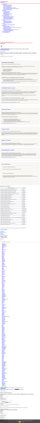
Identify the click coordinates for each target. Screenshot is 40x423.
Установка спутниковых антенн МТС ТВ (8, 16)
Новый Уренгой (4, 346)
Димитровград (4, 347)
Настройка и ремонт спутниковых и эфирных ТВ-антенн (9, 82)
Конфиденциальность (11, 389)
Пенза (2, 267)
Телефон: (1, 397)
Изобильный (3, 364)
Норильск (3, 317)
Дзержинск (3, 302)
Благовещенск (4, 304)
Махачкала (3, 261)
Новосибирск (3, 244)
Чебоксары (3, 269)
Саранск (3, 285)
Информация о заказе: (3, 398)
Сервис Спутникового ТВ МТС (7, 19)
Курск (2, 272)
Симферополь (4, 282)
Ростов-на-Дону (4, 249)
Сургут (3, 279)
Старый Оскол (4, 308)
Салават (3, 324)
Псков (3, 309)
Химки (3, 297)
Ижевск (3, 256)
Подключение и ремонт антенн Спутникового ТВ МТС (9, 102)
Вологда (3, 288)
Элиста (3, 360)
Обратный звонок (3, 43)
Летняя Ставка (4, 385)
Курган (3, 286)
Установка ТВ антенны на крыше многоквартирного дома (11, 29)
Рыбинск (3, 314)
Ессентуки (3, 349)
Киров (3, 268)
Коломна (3, 330)
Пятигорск (3, 374)
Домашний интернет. (3, 409)
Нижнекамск (3, 300)
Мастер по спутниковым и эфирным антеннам (9, 7)
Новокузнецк (3, 264)
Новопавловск (4, 372)
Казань (3, 246)
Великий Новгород (4, 307)
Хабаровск (3, 259)
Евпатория (3, 352)
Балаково (3, 313)
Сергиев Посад (4, 361)
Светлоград (3, 368)
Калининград (3, 270)
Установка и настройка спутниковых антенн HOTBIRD (10, 8)
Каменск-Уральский (4, 321)
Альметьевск (3, 323)
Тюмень (3, 255)
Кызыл (3, 345)
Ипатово (3, 371)
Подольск (3, 290)
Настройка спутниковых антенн (7, 5)
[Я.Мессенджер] (0, 388)
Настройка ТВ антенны (6, 26)
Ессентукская (3, 384)
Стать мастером (17, 389)
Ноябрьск (3, 356)
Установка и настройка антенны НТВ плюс (9, 24)
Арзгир (3, 380)
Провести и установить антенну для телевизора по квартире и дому (12, 27)
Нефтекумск (3, 377)
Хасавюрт (3, 328)
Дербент (3, 339)
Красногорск (3, 319)
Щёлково (3, 338)
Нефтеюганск (4, 335)
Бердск (3, 358)
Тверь (2, 275)
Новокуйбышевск (4, 362)
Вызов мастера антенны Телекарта (8, 22)
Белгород (3, 278)
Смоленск (3, 284)
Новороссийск (4, 296)
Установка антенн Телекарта (7, 20)
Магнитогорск (4, 276)
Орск (2, 303)
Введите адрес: (2, 417)
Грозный (3, 291)
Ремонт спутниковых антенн (7, 6)
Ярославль (3, 260)
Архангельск (3, 281)
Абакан (3, 315)
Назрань (3, 342)
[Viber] (4, 388)
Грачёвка (3, 367)
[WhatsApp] (5, 388)
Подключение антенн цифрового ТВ (8, 30)
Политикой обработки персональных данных (28, 420)
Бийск (3, 311)
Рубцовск (3, 329)
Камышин (3, 350)
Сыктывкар (3, 299)
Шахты (3, 301)
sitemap (20, 389)
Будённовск (3, 370)
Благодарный (3, 369)
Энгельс (3, 305)
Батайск (3, 336)
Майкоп (3, 331)
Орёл (2, 287)
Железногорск (4, 363)
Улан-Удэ (3, 273)
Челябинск (3, 247)
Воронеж (3, 252)
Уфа (2, 250)
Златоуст (3, 322)
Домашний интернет (6, 32)
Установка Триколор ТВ (6, 11)
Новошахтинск (4, 353)
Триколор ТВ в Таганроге (6, 109)
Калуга (3, 283)
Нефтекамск (3, 334)
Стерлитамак (3, 293)
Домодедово (3, 333)
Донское (3, 366)
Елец (2, 359)
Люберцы (3, 310)
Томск (3, 262)
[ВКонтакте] (1, 388)
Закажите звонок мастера (4, 236)
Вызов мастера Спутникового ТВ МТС (8, 18)
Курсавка (3, 379)
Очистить (2, 410)
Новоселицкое (4, 383)
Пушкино (3, 355)
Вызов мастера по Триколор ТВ (7, 13)
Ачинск (3, 357)
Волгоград (3, 253)
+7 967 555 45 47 (4, 48)
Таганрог (3, 298)
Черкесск (3, 340)
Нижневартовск (4, 295)
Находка (3, 327)
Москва (3, 243)
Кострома (3, 294)
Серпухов (3, 337)
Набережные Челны (4, 266)
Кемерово (3, 263)
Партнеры (22, 389)
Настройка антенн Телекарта (7, 21)
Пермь (3, 251)
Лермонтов (3, 376)
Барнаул (3, 257)
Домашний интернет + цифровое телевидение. (11, 409)
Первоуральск (4, 341)
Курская (3, 382)
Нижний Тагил (4, 280)
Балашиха (3, 271)
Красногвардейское (4, 381)
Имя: (1, 395)
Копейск (3, 326)
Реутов (3, 354)
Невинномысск (4, 365)
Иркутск (3, 258)
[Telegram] (2, 388)
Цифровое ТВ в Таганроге (6, 140)
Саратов (3, 254)
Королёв (3, 306)
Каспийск (3, 343)
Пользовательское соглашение (4, 389)
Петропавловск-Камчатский (5, 316)
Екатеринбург (4, 245)
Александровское (4, 378)
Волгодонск (3, 318)
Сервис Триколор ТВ (6, 14)
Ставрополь (3, 274)
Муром (3, 351)
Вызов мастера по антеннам (7, 28)
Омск (2, 248)
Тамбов (3, 292)
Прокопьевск (3, 312)
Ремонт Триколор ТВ (6, 12)
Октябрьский (3, 348)
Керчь (2, 325)
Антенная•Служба (4, 1)
